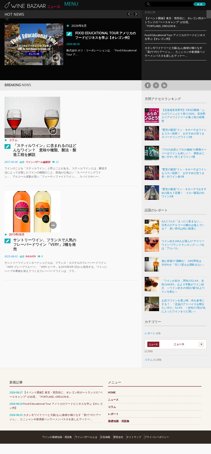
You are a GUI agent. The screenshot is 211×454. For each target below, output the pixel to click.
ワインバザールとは (86, 437)
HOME (112, 392)
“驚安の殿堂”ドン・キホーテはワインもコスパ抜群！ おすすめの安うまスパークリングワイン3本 (184, 133)
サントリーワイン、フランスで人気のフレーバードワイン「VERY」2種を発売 (44, 244)
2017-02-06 (11, 162)
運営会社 (118, 437)
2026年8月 (79, 26)
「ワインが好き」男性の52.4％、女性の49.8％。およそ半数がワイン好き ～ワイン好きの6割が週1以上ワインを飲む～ (183, 286)
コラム (13, 140)
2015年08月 (17, 234)
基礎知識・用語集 (118, 421)
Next (135, 14)
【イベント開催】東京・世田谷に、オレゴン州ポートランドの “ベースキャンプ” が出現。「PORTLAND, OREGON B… (175, 22)
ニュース (179, 344)
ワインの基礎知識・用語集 (57, 437)
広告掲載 (105, 437)
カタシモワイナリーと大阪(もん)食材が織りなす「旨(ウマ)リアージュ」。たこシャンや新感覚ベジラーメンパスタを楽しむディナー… (175, 52)
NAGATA (31, 256)
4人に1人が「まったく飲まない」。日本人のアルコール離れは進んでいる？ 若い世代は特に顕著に (183, 225)
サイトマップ (133, 437)
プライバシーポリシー (156, 437)
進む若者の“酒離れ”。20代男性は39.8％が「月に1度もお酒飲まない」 (183, 262)
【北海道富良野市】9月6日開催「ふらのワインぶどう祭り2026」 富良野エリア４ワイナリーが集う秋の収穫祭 (183, 115)
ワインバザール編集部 (38, 162)
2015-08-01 (11, 256)
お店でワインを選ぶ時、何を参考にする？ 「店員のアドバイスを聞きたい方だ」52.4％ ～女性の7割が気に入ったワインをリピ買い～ (183, 306)
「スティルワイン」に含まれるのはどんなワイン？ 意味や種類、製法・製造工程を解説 (44, 150)
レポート (150, 333)
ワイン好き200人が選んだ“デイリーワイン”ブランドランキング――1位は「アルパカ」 (183, 244)
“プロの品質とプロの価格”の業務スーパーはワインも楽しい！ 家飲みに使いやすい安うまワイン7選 (184, 153)
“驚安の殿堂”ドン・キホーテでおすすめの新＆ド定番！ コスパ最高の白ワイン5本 (184, 192)
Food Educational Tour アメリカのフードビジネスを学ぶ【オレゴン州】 (105, 35)
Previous (129, 14)
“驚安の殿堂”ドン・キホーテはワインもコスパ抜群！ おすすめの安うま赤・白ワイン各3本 (184, 173)
